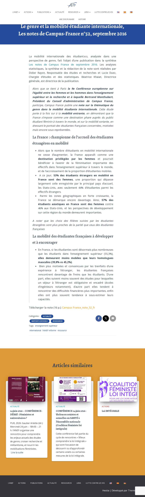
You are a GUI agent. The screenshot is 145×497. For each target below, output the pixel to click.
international (35, 330)
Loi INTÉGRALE (110, 411)
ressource (62, 330)
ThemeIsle (133, 490)
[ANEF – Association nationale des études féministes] (72, 4)
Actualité (59, 12)
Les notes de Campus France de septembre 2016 (63, 64)
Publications (43, 12)
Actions (28, 12)
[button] (19, 12)
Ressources (73, 12)
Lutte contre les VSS (104, 12)
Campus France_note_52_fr (78, 307)
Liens (86, 12)
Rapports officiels (39, 321)
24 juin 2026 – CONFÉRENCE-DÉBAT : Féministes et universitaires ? (26, 414)
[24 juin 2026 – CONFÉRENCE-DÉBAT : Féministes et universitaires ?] (26, 389)
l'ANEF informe (49, 330)
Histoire (82, 19)
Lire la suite (17, 452)
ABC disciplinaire (66, 19)
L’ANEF (15, 12)
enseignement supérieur (46, 325)
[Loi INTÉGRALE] (118, 389)
